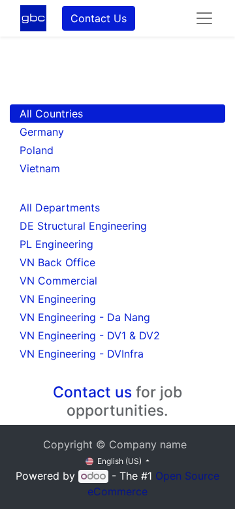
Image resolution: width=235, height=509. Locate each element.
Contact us (92, 392)
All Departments (60, 207)
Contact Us (98, 18)
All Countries (51, 113)
